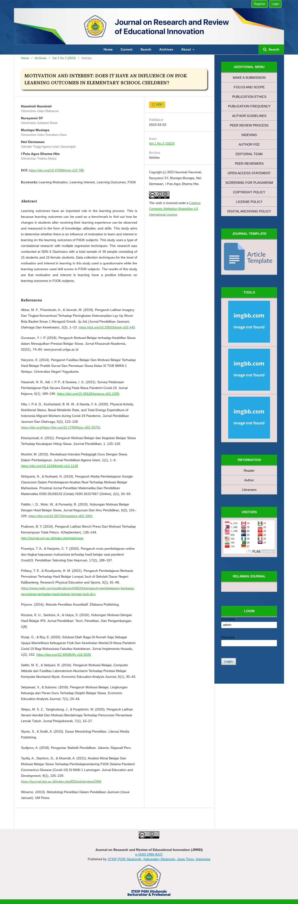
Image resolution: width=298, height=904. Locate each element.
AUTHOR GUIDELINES (249, 116)
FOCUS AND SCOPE (249, 87)
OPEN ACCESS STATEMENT (249, 173)
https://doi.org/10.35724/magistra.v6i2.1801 (60, 516)
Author (249, 480)
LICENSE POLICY (249, 202)
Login (275, 4)
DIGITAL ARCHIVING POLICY (249, 211)
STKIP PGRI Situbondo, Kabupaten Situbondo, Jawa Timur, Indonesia (159, 859)
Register (259, 4)
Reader (249, 470)
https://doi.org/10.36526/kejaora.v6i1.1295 (88, 394)
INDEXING (249, 135)
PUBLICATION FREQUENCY (249, 106)
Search (145, 49)
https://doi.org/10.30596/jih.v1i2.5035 (63, 654)
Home (108, 49)
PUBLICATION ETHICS (249, 97)
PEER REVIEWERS (249, 163)
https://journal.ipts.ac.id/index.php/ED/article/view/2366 (61, 781)
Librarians (249, 489)
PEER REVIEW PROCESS (249, 125)
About (186, 49)
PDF (158, 104)
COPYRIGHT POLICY (249, 192)
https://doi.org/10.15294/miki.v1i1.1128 (49, 466)
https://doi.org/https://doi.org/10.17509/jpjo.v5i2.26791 (61, 427)
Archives (166, 49)
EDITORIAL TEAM (249, 154)
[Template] (249, 257)
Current (126, 49)
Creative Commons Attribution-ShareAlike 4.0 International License (174, 208)
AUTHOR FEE (249, 144)
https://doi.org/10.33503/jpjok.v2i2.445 (107, 327)
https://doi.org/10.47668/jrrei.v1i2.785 (56, 170)
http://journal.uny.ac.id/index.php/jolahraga (52, 538)
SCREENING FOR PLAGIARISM (249, 182)
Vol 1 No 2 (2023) (64, 58)
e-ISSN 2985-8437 (149, 854)
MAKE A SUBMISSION (249, 77)
